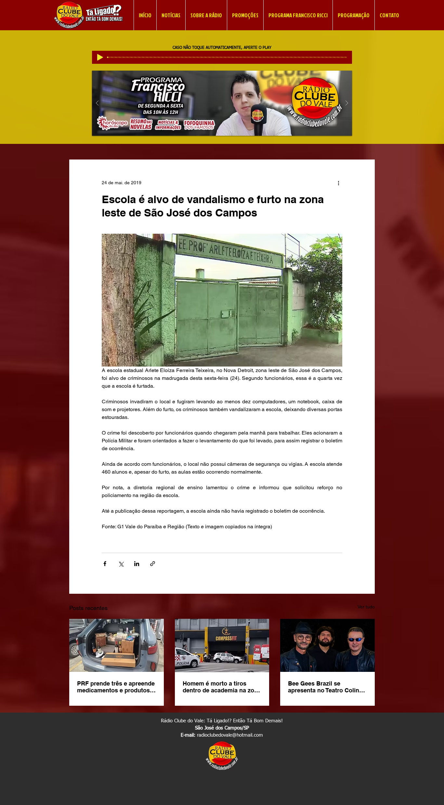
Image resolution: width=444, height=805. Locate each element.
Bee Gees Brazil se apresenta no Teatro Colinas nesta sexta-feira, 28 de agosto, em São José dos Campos (327, 687)
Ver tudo (366, 606)
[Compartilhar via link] (153, 564)
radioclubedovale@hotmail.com (230, 735)
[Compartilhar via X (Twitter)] (121, 564)
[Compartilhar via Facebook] (105, 564)
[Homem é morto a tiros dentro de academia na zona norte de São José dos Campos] (222, 645)
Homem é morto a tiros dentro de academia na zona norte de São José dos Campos (222, 687)
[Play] (100, 57)
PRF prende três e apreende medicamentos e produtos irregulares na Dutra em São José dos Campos (116, 687)
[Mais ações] (338, 183)
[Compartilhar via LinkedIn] (137, 564)
